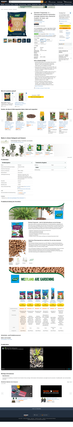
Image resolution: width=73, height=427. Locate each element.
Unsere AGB (20, 418)
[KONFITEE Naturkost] (4, 141)
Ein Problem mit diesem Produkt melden (42, 88)
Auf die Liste (61, 47)
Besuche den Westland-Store (39, 21)
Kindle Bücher (50, 4)
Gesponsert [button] (69, 157)
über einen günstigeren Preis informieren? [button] (16, 197)
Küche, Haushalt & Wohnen (59, 4)
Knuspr (12, 4)
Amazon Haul (7, 4)
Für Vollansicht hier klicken (17, 37)
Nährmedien (15, 9)
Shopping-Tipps (35, 4)
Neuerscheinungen (22, 4)
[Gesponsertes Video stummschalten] (31, 396)
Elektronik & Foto (68, 4)
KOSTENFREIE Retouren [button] (64, 19)
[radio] (5, 41)
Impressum (32, 418)
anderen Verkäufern (49, 35)
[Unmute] (70, 369)
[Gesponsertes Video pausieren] (31, 394)
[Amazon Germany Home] (26, 415)
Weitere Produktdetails (39, 86)
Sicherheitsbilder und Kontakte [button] (6, 339)
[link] (21, 97)
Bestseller (16, 4)
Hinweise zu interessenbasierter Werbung (48, 418)
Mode (40, 4)
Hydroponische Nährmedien (25, 188)
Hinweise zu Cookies (38, 418)
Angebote (29, 4)
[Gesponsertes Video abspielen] (51, 391)
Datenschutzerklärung (26, 418)
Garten (2, 9)
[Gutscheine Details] (46, 4)
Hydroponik (10, 9)
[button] (2, 4)
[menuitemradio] (69, 368)
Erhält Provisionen (14, 347)
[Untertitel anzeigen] (31, 387)
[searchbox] (26, 2)
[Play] (2, 368)
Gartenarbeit (6, 9)
